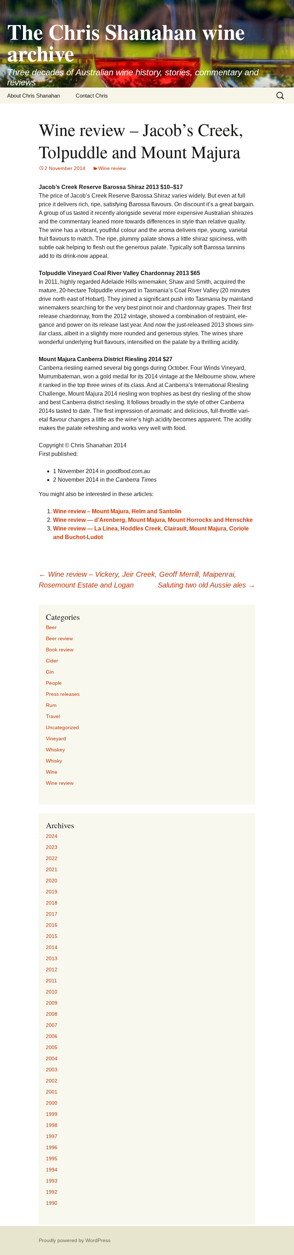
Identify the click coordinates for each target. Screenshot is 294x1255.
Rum (51, 705)
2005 (51, 1047)
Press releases (63, 694)
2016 (51, 925)
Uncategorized (62, 727)
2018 (51, 903)
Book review (60, 649)
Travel (53, 716)
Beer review (59, 638)
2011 (51, 980)
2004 (51, 1058)
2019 (51, 892)
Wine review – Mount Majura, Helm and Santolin (117, 511)
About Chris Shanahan (33, 96)
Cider (52, 661)
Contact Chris (92, 96)
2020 (51, 880)
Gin (50, 672)
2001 (51, 1092)
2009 (51, 1003)
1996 (51, 1147)
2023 (51, 847)
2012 (51, 969)
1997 (51, 1136)
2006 (51, 1036)
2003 (51, 1069)
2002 (51, 1081)
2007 (51, 1025)
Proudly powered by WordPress (74, 1240)
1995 (51, 1158)
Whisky (54, 761)
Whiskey (55, 749)
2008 (51, 1014)
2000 (51, 1103)
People (54, 683)
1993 (51, 1181)
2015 (51, 936)
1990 (51, 1203)
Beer (51, 627)
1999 (51, 1114)
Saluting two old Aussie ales (206, 585)
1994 (51, 1170)
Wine (51, 772)
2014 (51, 947)
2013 (51, 958)
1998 (51, 1125)
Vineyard (56, 738)
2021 (51, 869)
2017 (51, 914)
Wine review (112, 168)
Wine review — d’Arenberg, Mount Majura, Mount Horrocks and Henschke (153, 520)
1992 (51, 1192)
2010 (51, 992)
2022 (51, 858)
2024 (51, 836)
